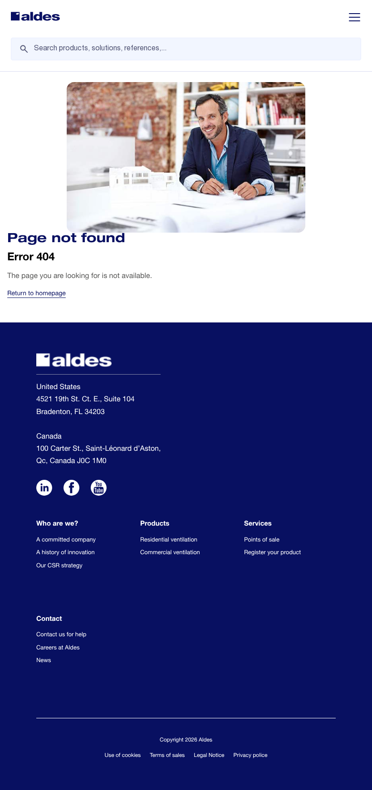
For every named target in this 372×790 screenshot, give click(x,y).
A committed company (66, 540)
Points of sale (261, 540)
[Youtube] (99, 488)
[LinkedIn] (44, 488)
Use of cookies (123, 756)
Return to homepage (36, 294)
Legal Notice (209, 756)
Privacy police (251, 756)
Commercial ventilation (170, 553)
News (43, 661)
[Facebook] (71, 488)
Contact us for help (61, 635)
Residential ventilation (168, 540)
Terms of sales (167, 756)
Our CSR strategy (59, 566)
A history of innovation (65, 553)
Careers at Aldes (57, 648)
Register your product (272, 553)
